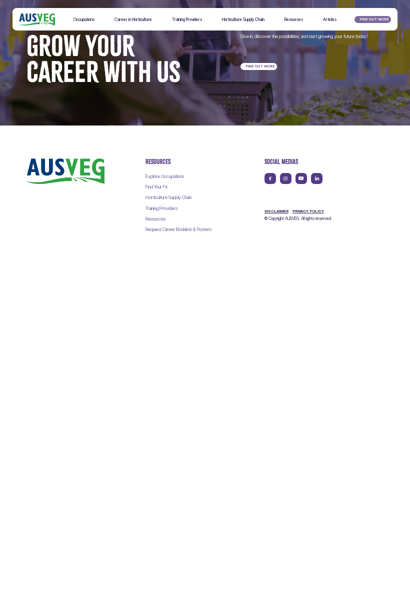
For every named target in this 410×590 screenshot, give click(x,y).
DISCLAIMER (276, 211)
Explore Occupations (165, 176)
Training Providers (162, 208)
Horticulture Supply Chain (169, 197)
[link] (65, 171)
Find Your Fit (157, 187)
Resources (156, 219)
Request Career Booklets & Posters (179, 229)
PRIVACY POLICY (308, 211)
